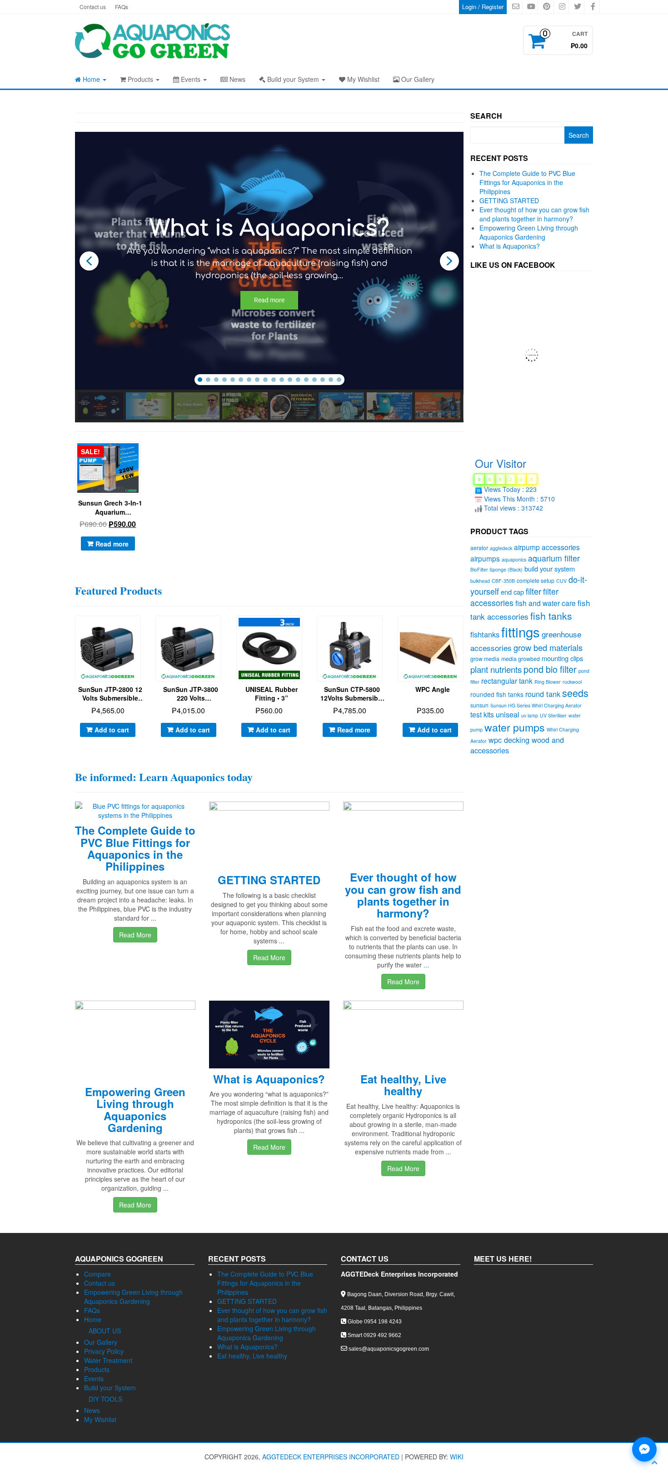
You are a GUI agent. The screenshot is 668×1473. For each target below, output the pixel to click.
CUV (561, 580)
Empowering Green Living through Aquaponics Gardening (135, 1109)
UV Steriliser (553, 715)
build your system (549, 568)
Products (140, 79)
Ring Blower (547, 681)
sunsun (479, 705)
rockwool (572, 681)
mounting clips (562, 658)
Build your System (293, 79)
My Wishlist (362, 79)
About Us (105, 1330)
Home (91, 79)
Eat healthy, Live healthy (403, 1084)
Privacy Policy (104, 1351)
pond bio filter (550, 669)
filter (533, 591)
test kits (482, 714)
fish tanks (551, 615)
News (236, 79)
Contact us (93, 6)
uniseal (507, 714)
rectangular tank (507, 681)
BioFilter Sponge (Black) (496, 569)
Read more (112, 543)
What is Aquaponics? (269, 1079)
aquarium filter (554, 558)
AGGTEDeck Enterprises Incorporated (330, 1456)
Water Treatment (108, 1360)
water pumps (514, 727)
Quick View (141, 455)
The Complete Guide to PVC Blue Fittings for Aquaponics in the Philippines (135, 848)
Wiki (457, 1456)
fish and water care (545, 603)
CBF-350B (503, 580)
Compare (97, 1273)
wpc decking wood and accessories (517, 745)
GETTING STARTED (269, 879)
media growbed (520, 658)
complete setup (535, 580)
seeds (575, 693)
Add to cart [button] (112, 729)
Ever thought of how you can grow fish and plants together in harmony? (403, 895)
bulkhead (480, 580)
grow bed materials (548, 647)
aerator (479, 547)
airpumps (485, 558)
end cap (512, 591)
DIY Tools (105, 1398)
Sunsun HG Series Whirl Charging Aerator (536, 705)
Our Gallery (416, 79)
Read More (135, 934)
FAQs (121, 6)
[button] (89, 261)
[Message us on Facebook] (644, 1449)
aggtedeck (501, 548)
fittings (520, 631)
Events (190, 79)
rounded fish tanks (496, 694)
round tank (542, 693)
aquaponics (514, 559)
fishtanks (484, 634)
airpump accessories (547, 547)
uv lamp (529, 715)
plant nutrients (496, 669)
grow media (484, 658)
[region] (269, 277)
